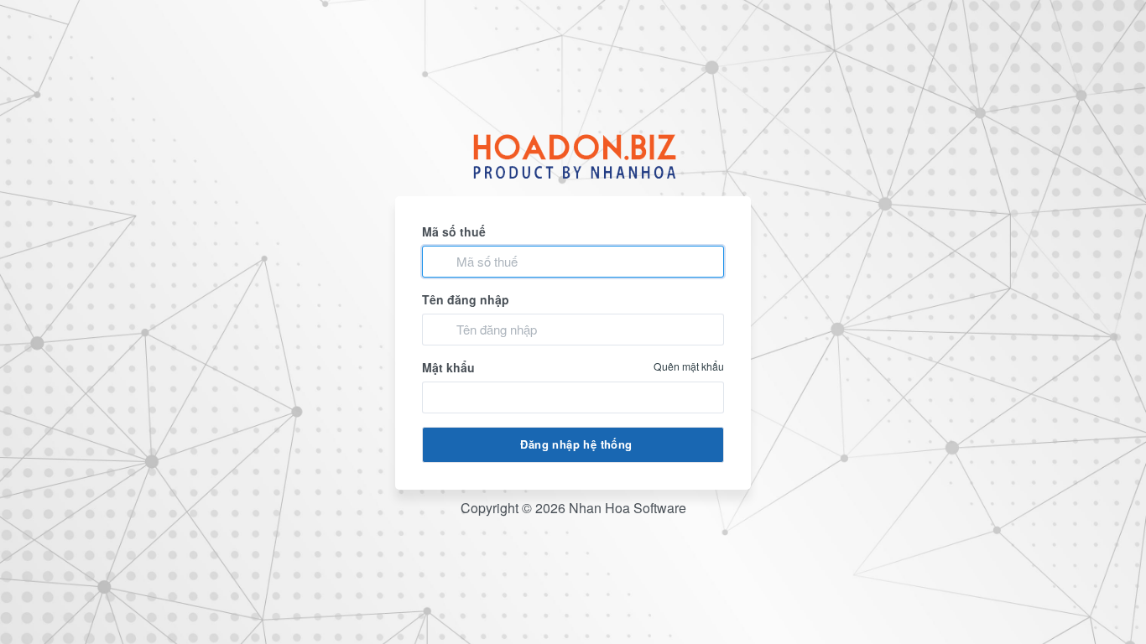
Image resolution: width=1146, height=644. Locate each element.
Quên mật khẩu (689, 366)
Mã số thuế (454, 231)
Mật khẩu (573, 367)
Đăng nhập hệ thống (576, 444)
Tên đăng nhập (465, 299)
